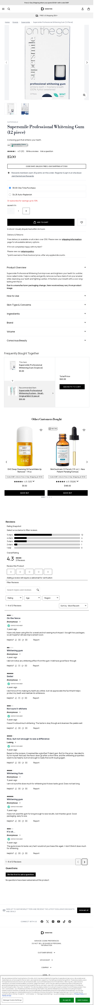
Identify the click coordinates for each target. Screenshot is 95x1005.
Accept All (66, 1000)
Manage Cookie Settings (12, 1000)
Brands (15, 22)
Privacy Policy (79, 994)
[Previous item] (6, 462)
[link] (82, 9)
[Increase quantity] (26, 211)
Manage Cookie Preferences (46, 941)
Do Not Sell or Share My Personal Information (46, 944)
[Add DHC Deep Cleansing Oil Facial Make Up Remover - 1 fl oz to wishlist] (41, 430)
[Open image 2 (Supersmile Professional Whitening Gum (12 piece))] (25, 109)
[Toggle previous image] (6, 62)
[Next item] (87, 462)
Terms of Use (6, 996)
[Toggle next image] (87, 62)
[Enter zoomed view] (84, 95)
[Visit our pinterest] (70, 921)
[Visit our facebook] (42, 921)
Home (7, 22)
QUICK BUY (24, 493)
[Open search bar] (9, 9)
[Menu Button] (3, 9)
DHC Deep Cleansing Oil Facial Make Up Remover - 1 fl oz (24, 470)
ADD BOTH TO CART (72, 386)
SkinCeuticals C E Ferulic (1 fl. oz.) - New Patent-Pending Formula (67, 470)
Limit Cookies (83, 1000)
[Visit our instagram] (53, 921)
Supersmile (25, 22)
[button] (46, 145)
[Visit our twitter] (47, 921)
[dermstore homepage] (46, 9)
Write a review (32, 151)
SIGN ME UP (84, 910)
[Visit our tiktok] (64, 921)
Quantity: (12, 205)
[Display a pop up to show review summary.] (33, 481)
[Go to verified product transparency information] (18, 145)
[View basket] (88, 9)
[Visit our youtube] (58, 921)
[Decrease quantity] (10, 211)
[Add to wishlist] (81, 222)
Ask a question (46, 151)
